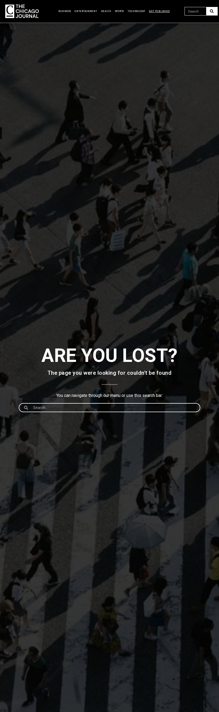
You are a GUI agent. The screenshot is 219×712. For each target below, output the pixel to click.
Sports (119, 11)
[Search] (211, 11)
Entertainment (86, 11)
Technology (136, 11)
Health (106, 11)
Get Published (159, 11)
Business (64, 11)
